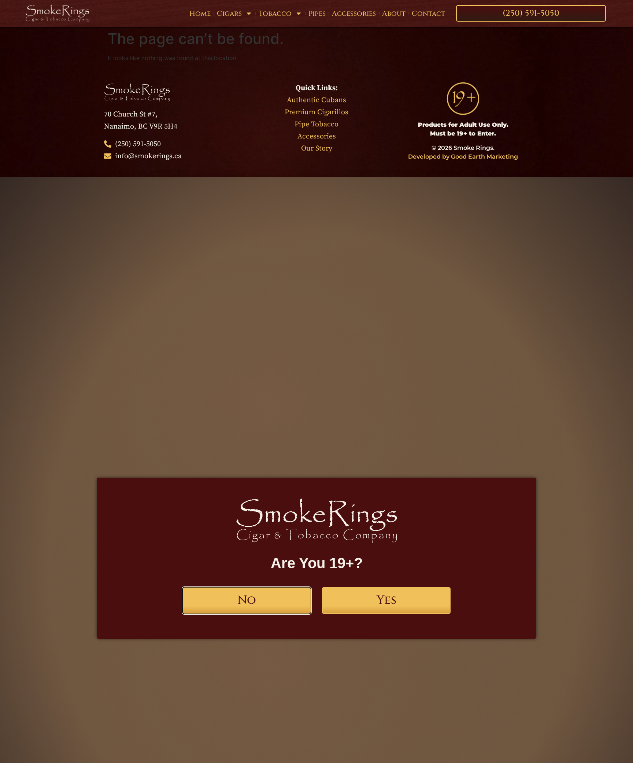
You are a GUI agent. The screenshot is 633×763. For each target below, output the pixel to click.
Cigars (229, 13)
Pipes (317, 13)
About (394, 13)
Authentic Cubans (316, 100)
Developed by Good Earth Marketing (463, 156)
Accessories (354, 13)
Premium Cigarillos (316, 112)
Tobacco (275, 13)
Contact (428, 13)
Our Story (316, 148)
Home (200, 13)
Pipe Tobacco (316, 124)
